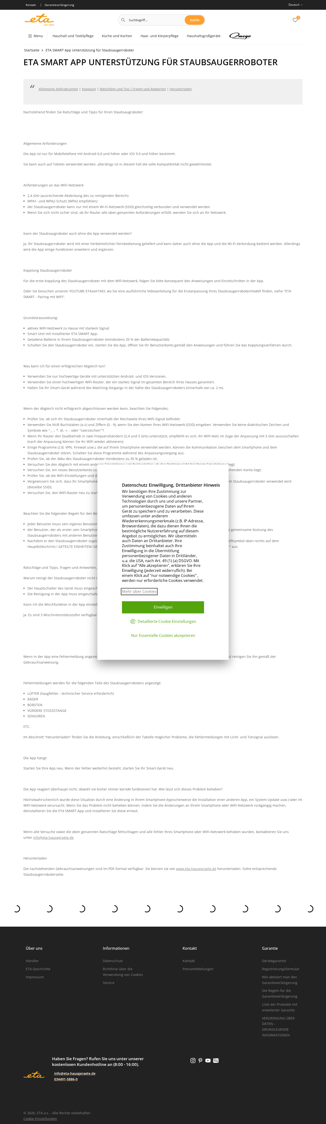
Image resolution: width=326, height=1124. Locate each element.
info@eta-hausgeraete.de (53, 837)
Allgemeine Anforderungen (58, 89)
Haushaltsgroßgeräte (204, 36)
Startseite (31, 50)
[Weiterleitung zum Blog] (216, 1060)
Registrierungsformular (281, 969)
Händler (32, 961)
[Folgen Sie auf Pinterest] (200, 1060)
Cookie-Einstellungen (40, 1118)
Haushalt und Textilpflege (73, 36)
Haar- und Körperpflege (160, 36)
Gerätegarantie (274, 961)
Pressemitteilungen (198, 969)
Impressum (35, 977)
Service (108, 982)
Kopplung (89, 89)
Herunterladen (181, 89)
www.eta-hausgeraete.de (196, 868)
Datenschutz (113, 961)
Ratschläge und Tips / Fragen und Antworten (133, 89)
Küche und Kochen (117, 36)
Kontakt (189, 961)
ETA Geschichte (38, 969)
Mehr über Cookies (139, 591)
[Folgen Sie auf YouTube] (208, 1060)
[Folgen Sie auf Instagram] (192, 1060)
